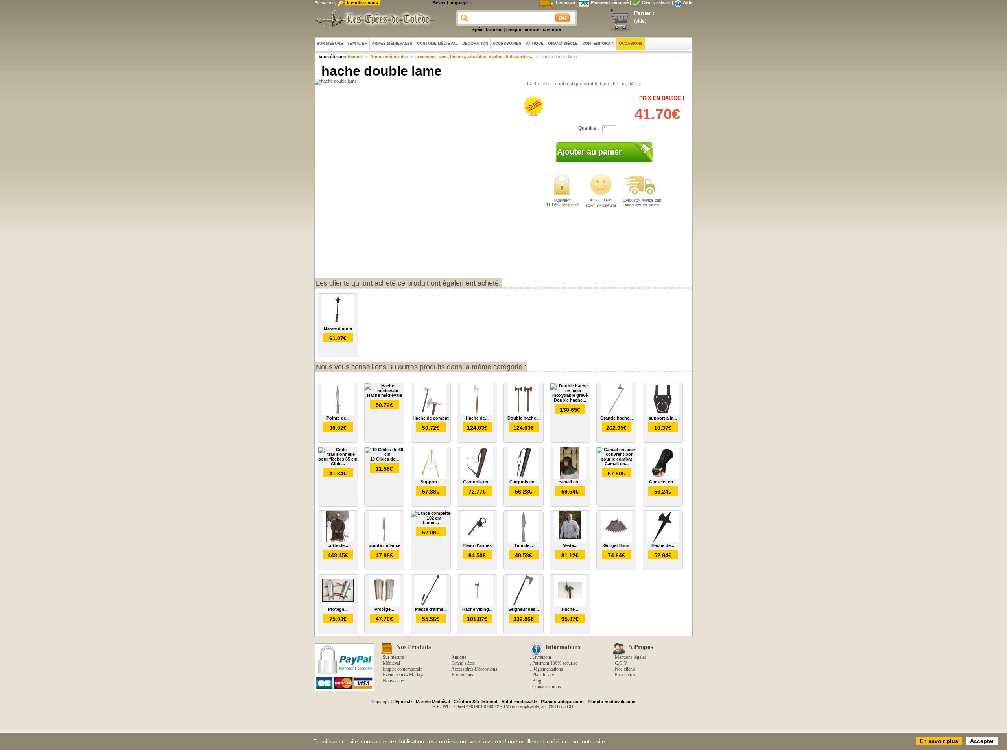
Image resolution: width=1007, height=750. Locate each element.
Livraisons (542, 657)
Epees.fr (403, 701)
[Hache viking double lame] (477, 604)
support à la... (663, 418)
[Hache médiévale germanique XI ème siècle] (570, 604)
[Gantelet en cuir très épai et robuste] (663, 477)
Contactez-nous (546, 686)
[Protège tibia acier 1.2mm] (384, 604)
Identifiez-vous (362, 2)
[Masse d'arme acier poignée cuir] (430, 604)
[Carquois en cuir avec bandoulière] (477, 477)
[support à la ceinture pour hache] (663, 413)
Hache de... (477, 418)
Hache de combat (431, 418)
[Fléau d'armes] (477, 540)
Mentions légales (630, 657)
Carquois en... (477, 481)
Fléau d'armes (477, 545)
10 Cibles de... (384, 459)
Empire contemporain (402, 669)
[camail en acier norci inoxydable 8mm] (570, 477)
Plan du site (543, 675)
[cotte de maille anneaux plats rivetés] (338, 540)
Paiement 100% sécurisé (554, 663)
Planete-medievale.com (612, 701)
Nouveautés (394, 681)
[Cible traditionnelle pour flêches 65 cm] (338, 459)
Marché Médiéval (433, 701)
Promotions (462, 675)
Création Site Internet (476, 701)
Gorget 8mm (616, 545)
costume (552, 29)
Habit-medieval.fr (519, 701)
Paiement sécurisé (610, 2)
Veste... (570, 545)
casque (513, 29)
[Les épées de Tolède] (374, 19)
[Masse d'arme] (338, 323)
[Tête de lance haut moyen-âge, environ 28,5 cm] (523, 540)
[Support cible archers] (430, 477)
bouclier (494, 29)
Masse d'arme (338, 328)
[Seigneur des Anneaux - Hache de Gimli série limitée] (523, 604)
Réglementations (547, 669)
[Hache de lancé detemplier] (663, 540)
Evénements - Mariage (403, 675)
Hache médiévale (384, 395)
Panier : (644, 13)
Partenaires (625, 675)
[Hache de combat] (430, 413)
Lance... (431, 522)
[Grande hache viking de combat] (616, 413)
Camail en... (617, 463)
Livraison (565, 2)
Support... (431, 481)
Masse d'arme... (431, 609)
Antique (458, 657)
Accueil (355, 56)
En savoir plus (939, 741)
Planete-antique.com (562, 701)
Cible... (338, 463)
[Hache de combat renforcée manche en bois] (477, 413)
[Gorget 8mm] (616, 540)
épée (477, 29)
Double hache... (523, 418)
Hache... (570, 609)
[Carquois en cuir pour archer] (523, 477)
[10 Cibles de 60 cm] (384, 454)
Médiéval (391, 663)
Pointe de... (338, 418)
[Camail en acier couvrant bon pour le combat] (616, 459)
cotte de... (338, 545)
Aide (687, 2)
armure (532, 29)
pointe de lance (384, 545)
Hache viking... (477, 609)
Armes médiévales (389, 56)
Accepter (982, 741)
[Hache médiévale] (384, 390)
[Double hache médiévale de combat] (523, 413)
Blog (536, 681)
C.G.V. (621, 663)
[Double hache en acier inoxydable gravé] (570, 395)
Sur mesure (393, 657)
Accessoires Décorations (474, 669)
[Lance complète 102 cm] (430, 518)
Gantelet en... (663, 481)
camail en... (570, 481)
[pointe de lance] (384, 540)
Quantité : (588, 128)
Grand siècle (463, 663)
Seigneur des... (523, 609)
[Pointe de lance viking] (338, 413)
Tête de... (523, 545)
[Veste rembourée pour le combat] (570, 540)
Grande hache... (616, 418)
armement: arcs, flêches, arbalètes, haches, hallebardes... (474, 56)
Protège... (338, 609)
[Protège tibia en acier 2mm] (338, 604)
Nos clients (625, 669)
